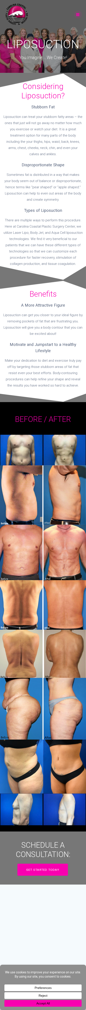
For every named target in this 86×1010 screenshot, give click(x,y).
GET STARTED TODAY (42, 869)
